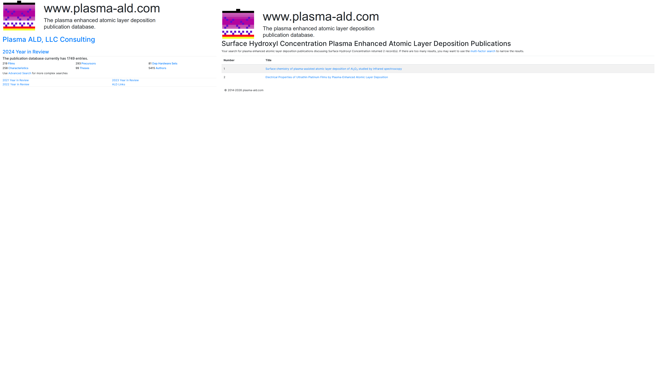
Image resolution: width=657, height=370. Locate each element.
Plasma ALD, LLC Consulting (49, 39)
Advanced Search (19, 73)
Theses (84, 68)
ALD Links (118, 84)
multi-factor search (483, 51)
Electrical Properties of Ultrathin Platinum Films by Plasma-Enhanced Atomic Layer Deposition (327, 77)
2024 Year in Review (26, 52)
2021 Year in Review (16, 80)
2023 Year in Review (125, 80)
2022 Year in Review (16, 84)
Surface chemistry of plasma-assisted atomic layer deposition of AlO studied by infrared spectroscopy (334, 68)
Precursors (88, 63)
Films (11, 63)
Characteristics (18, 68)
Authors (161, 68)
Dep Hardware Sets (164, 63)
